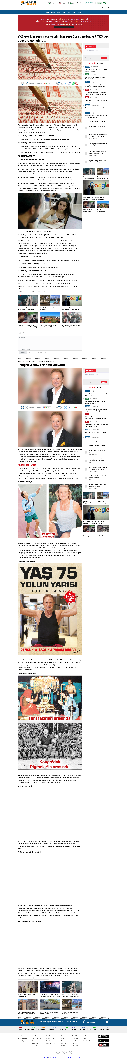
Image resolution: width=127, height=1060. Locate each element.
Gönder (23, 352)
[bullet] (41, 352)
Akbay (20, 978)
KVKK (68, 1058)
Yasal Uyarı (82, 1058)
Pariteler (83, 1028)
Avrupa (53, 12)
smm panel (35, 1045)
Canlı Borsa (49, 1036)
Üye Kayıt (85, 1038)
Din (64, 12)
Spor (54, 8)
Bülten (58, 12)
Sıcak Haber (75, 1045)
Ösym (33, 291)
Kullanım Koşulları (74, 1058)
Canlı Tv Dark (35, 1036)
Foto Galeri (69, 8)
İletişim (50, 1058)
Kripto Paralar (104, 1028)
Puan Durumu (64, 1028)
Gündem (38, 8)
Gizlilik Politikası (57, 1058)
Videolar (78, 8)
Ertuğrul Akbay (28, 978)
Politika (80, 12)
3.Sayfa (47, 12)
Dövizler (62, 1038)
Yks (44, 291)
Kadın (60, 8)
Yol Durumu (92, 1028)
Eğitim (68, 12)
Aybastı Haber (21, 33)
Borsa (20, 1028)
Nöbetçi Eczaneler (37, 1041)
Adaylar (21, 291)
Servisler (30, 8)
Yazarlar (86, 8)
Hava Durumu (52, 1028)
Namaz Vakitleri (30, 1028)
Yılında (46, 978)
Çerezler (64, 1058)
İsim (36, 978)
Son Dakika (21, 8)
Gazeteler (95, 8)
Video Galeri (75, 1038)
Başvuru (27, 291)
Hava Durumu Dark (23, 1036)
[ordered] (38, 352)
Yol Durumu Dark (22, 1038)
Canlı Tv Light (21, 1041)
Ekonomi (47, 8)
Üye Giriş (85, 1036)
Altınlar (62, 1036)
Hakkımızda (45, 1058)
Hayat (74, 12)
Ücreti (38, 291)
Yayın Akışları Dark (37, 1038)
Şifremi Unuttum (87, 1041)
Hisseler (73, 1028)
